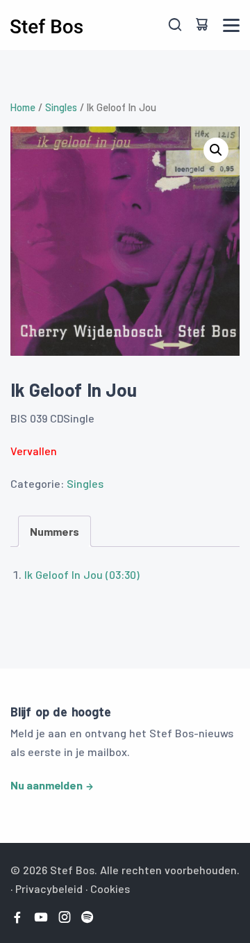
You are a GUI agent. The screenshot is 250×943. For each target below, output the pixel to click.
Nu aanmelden (46, 785)
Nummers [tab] (54, 531)
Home (22, 107)
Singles (61, 107)
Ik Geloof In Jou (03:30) (82, 574)
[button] (215, 150)
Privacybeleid (49, 888)
